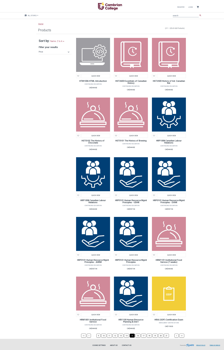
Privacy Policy (200, 345)
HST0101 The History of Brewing (131, 140)
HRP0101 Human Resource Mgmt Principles (131, 261)
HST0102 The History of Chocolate (93, 141)
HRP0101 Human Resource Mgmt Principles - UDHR (131, 201)
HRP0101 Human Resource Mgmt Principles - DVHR (169, 201)
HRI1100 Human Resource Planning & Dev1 (130, 320)
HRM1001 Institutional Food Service (93, 320)
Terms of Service (215, 345)
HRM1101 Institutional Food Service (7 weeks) (169, 261)
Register (180, 7)
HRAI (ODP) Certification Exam (169, 319)
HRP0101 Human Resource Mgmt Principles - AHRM (93, 261)
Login (190, 7)
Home (40, 24)
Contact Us (126, 345)
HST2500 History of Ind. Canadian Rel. (169, 82)
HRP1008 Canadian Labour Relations (169, 141)
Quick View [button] (95, 76)
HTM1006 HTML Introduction (93, 81)
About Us (114, 345)
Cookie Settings (99, 345)
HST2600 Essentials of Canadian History (131, 82)
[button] (54, 52)
